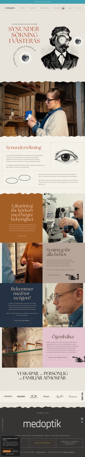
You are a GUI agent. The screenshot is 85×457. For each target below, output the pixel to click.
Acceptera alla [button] (6, 451)
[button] (10, 448)
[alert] (10, 446)
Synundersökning (44, 8)
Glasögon (22, 8)
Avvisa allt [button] (15, 451)
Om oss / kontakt (64, 435)
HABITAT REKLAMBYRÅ (69, 452)
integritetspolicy (41, 452)
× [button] (18, 437)
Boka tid (79, 8)
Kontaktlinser (32, 8)
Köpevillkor (54, 435)
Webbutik (70, 8)
